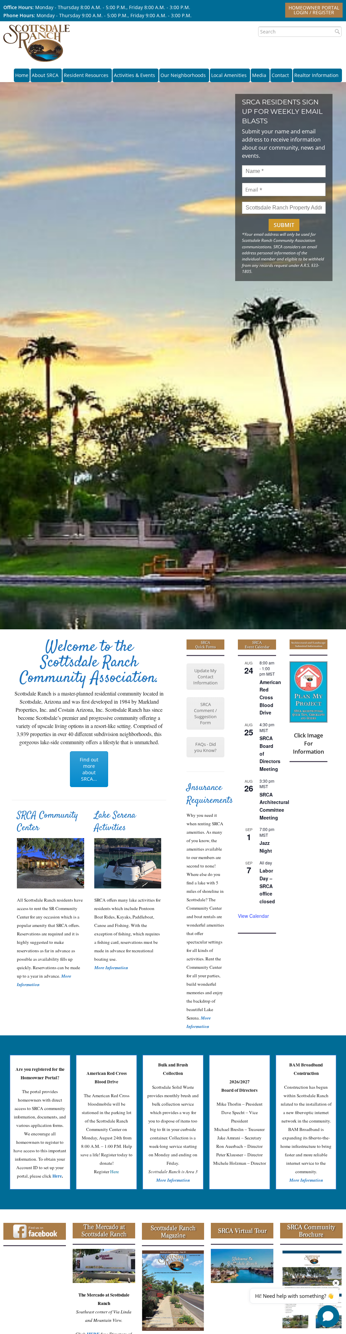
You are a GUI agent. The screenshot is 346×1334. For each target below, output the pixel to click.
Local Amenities (229, 75)
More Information (111, 967)
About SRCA (45, 75)
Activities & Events (134, 75)
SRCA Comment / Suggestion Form (205, 713)
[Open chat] (328, 1316)
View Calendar (253, 915)
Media (259, 75)
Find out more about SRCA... (89, 769)
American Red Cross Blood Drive (270, 697)
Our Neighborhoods (183, 75)
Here (114, 1171)
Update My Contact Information (205, 677)
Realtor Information (316, 75)
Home (21, 75)
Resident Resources (86, 75)
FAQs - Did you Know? (205, 747)
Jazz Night (266, 846)
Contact (280, 75)
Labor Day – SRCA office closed (267, 886)
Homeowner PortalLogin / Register (314, 10)
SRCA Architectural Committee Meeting (274, 806)
